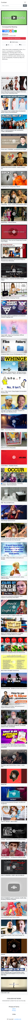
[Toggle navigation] (25, 2)
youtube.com (17, 1019)
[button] (25, 5)
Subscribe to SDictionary (14, 38)
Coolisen (4, 2)
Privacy (14, 1010)
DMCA (14, 1009)
